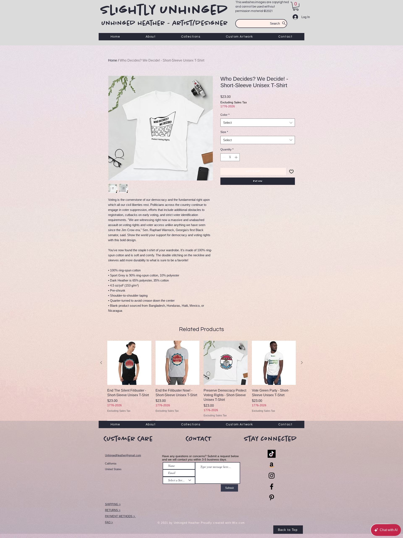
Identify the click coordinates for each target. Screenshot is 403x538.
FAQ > (109, 522)
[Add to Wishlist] (291, 171)
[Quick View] (129, 363)
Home (112, 60)
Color (224, 114)
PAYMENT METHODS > (120, 516)
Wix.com (238, 522)
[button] (295, 6)
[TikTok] (272, 454)
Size (224, 132)
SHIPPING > (113, 504)
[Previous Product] (101, 362)
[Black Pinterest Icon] (272, 497)
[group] (201, 384)
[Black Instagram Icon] (272, 476)
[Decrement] (223, 157)
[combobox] (257, 122)
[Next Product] (301, 362)
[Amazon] (272, 465)
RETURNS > (112, 510)
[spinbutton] (230, 157)
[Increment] (236, 157)
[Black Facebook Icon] (272, 487)
